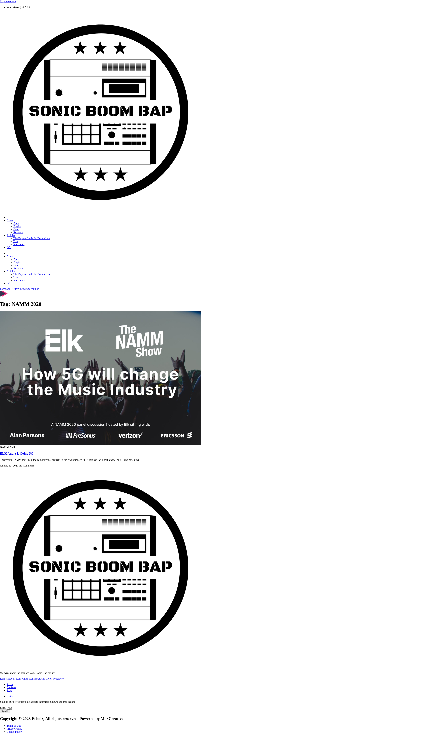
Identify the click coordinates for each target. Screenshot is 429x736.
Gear (16, 229)
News (10, 220)
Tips (15, 241)
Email (3, 707)
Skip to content (8, 1)
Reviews (18, 232)
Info (9, 247)
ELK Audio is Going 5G (16, 453)
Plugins (17, 226)
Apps (16, 223)
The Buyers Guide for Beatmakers (31, 238)
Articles (11, 235)
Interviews (18, 244)
